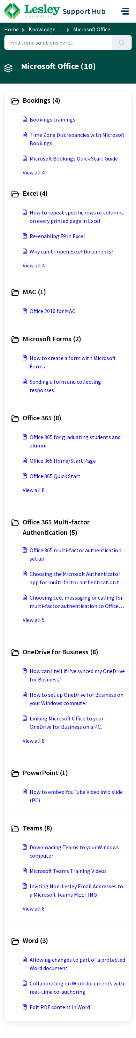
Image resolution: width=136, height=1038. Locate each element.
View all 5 (34, 619)
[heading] (68, 101)
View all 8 (34, 489)
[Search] (122, 42)
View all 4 (34, 172)
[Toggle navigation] (125, 11)
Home (11, 29)
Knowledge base (48, 29)
